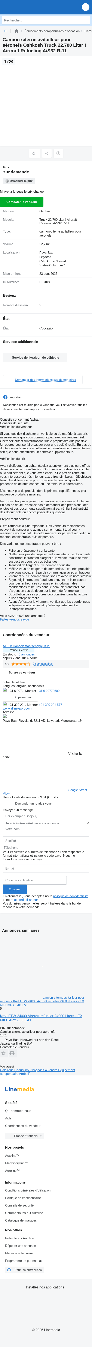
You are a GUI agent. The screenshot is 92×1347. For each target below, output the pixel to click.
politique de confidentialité (70, 896)
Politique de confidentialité (23, 1198)
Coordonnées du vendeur (22, 1126)
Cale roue (7, 1070)
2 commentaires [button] (43, 663)
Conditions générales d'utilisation (27, 1190)
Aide (8, 1118)
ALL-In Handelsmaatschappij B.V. (26, 646)
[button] (85, 7)
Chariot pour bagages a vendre (36, 1070)
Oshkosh (45, 211)
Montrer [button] (31, 691)
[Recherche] (86, 20)
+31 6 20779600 (48, 691)
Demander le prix (21, 181)
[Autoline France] (27, 7)
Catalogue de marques (21, 1220)
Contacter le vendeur (21, 202)
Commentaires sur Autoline (24, 1213)
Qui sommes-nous (18, 1111)
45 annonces (26, 654)
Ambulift (24, 1073)
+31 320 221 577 (50, 705)
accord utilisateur (26, 900)
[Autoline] (16, 31)
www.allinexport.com (17, 708)
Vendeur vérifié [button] (19, 650)
